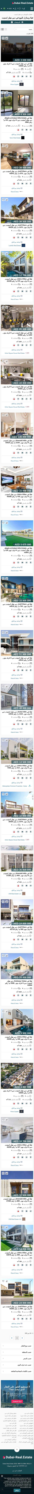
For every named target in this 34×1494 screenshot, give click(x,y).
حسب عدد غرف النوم (24, 1365)
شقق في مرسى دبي (10, 1418)
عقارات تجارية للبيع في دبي (8, 1442)
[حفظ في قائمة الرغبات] (3, 38)
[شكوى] (14, 76)
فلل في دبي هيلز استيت (9, 1428)
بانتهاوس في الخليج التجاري (25, 1430)
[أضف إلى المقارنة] (6, 38)
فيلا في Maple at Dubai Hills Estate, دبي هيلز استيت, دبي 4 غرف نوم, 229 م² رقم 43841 (17, 550)
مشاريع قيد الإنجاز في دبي (9, 1433)
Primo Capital (14, 84)
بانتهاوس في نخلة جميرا (26, 1425)
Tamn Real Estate (15, 138)
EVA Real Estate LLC (15, 893)
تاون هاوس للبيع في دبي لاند (25, 1435)
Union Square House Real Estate (15, 353)
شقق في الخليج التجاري (9, 1420)
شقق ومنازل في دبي (10, 1413)
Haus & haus (15, 191)
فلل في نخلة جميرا (11, 1425)
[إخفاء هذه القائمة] (26, 76)
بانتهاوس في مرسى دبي (26, 1428)
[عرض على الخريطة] (30, 76)
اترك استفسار (17, 1401)
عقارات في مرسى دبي (26, 1418)
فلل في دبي (13, 1423)
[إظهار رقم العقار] (18, 76)
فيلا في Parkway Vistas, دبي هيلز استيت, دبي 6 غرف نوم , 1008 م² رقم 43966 (18, 983)
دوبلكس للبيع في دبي (10, 1439)
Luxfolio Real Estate (15, 245)
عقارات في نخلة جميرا (27, 1415)
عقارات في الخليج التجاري (26, 1420)
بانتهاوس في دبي (28, 1423)
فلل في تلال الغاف (11, 1430)
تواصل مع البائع (16, 81)
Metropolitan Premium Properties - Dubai (14, 786)
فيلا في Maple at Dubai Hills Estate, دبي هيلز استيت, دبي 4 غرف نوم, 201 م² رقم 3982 (17, 120)
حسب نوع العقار (26, 1346)
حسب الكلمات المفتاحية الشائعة (21, 1371)
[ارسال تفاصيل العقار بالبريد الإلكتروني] (22, 76)
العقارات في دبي (17, 1470)
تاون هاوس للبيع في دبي (26, 1433)
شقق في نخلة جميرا (10, 1415)
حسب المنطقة (26, 1352)
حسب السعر (27, 1358)
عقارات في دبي (28, 1413)
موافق (17, 1490)
